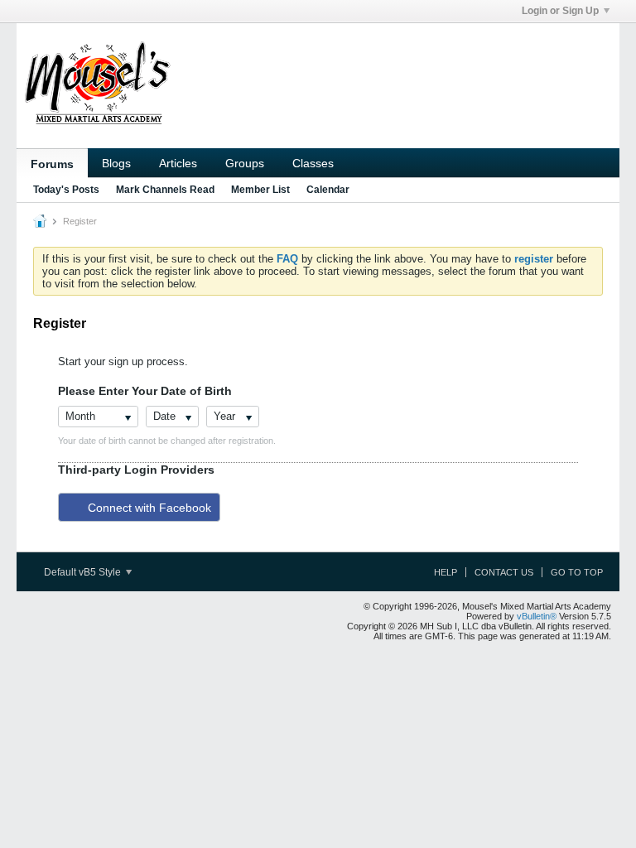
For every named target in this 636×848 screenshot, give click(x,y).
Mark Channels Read (165, 189)
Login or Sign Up (560, 11)
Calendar (327, 189)
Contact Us (504, 572)
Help (445, 572)
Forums (52, 164)
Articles (178, 163)
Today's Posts (66, 189)
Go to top (577, 572)
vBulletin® (536, 616)
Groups (244, 163)
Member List (260, 189)
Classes (313, 163)
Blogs (116, 163)
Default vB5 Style (83, 572)
